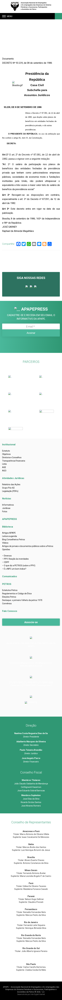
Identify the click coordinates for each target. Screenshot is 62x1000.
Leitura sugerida (9, 536)
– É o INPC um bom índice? (14, 569)
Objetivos (6, 454)
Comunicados (9, 576)
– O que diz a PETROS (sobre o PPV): (19, 565)
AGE (4, 467)
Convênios (7, 603)
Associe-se (31, 622)
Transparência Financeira (13, 461)
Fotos (4, 511)
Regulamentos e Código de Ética (17, 593)
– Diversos (7, 556)
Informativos (8, 505)
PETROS (6, 584)
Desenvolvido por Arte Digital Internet (31, 994)
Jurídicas (6, 508)
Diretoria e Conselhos (11, 457)
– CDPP (5, 562)
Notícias (6, 498)
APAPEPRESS (9, 519)
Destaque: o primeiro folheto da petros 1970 (22, 600)
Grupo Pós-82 (8, 488)
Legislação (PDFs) (10, 491)
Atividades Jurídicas (13, 478)
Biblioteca (7, 526)
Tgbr (43, 992)
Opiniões (6, 549)
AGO (4, 470)
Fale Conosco (9, 611)
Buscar (58, 16)
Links (4, 464)
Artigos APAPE (9, 533)
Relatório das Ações (11, 484)
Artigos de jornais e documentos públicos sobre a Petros (27, 546)
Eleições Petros (9, 597)
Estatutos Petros (9, 590)
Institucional (8, 444)
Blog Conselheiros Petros (13, 539)
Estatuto (6, 451)
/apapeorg (32, 702)
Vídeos (5, 543)
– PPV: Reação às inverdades (15, 559)
